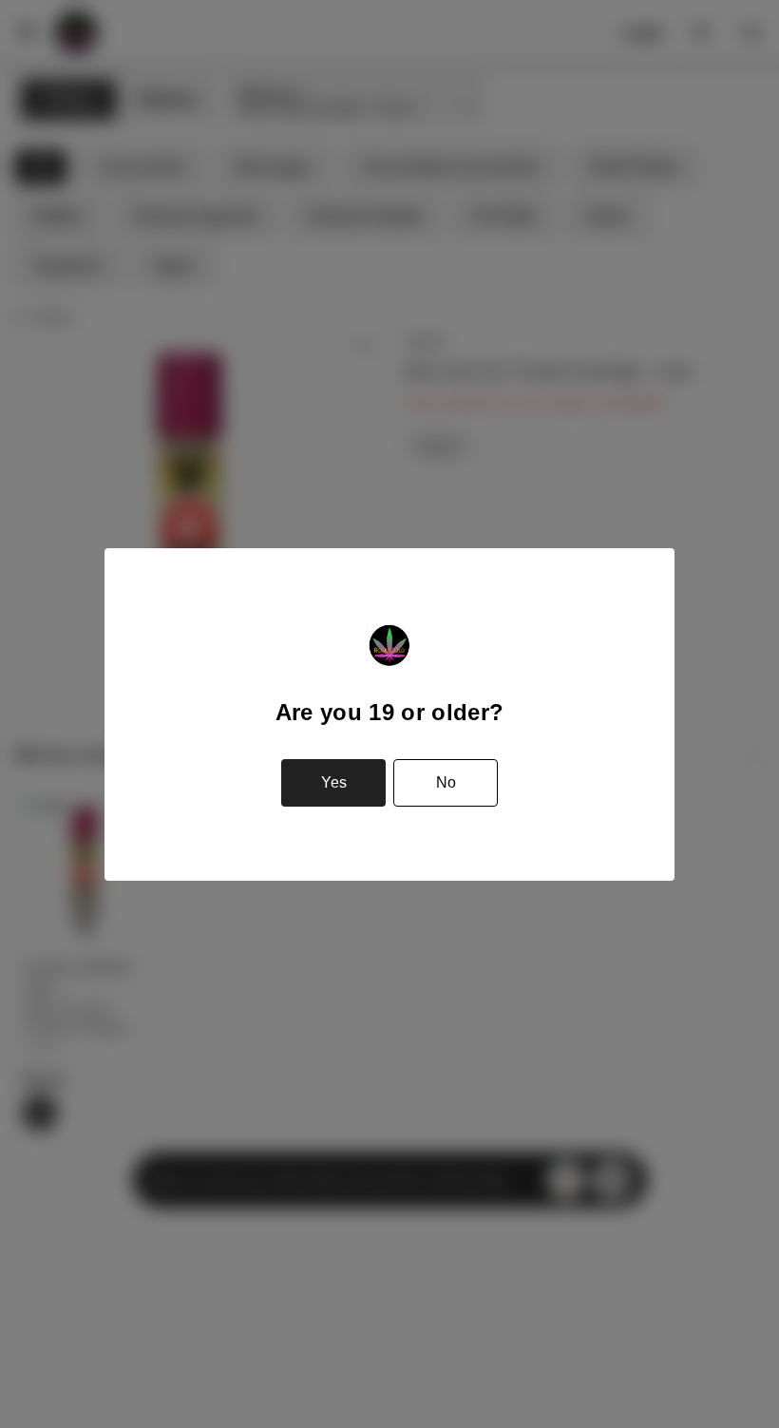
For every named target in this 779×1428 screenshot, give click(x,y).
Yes (334, 782)
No (446, 782)
